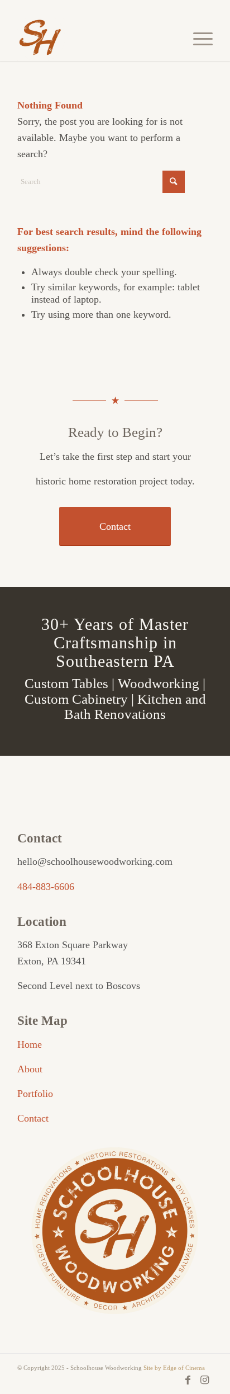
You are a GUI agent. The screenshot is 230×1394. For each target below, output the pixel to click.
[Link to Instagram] (204, 1380)
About (29, 1069)
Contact (33, 1118)
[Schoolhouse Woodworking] (95, 38)
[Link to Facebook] (187, 1380)
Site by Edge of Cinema (174, 1367)
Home (29, 1044)
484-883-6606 (45, 886)
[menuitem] (197, 38)
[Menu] (197, 38)
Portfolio (35, 1093)
